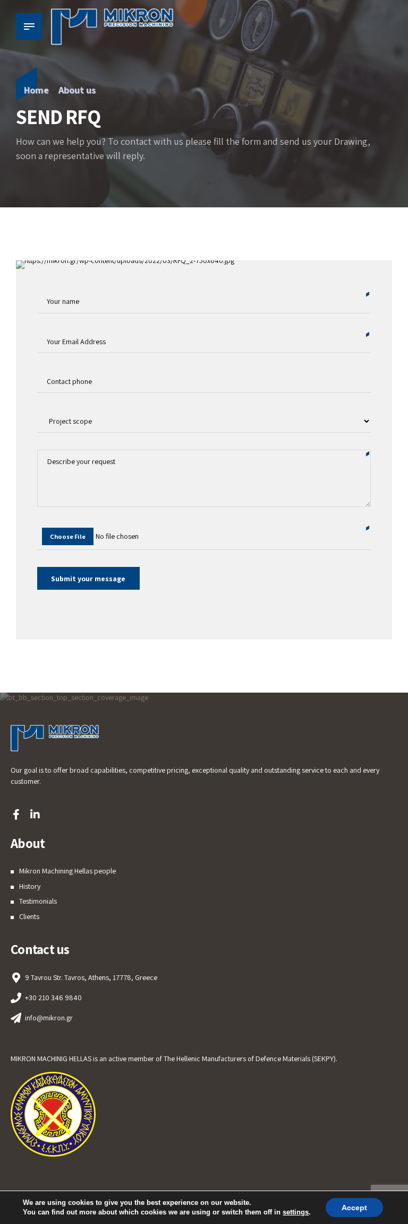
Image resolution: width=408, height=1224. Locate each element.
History (29, 886)
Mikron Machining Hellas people (67, 871)
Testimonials (38, 901)
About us (77, 90)
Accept (354, 1207)
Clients (29, 916)
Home (36, 90)
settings (296, 1212)
